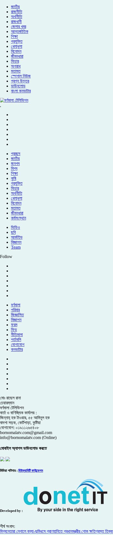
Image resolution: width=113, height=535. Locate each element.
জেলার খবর (18, 26)
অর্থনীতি (16, 16)
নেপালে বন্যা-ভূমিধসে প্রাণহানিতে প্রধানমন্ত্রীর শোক (50, 531)
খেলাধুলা (16, 46)
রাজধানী (16, 21)
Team (16, 247)
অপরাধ (16, 66)
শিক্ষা (14, 36)
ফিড (14, 329)
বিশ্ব (14, 168)
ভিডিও (15, 227)
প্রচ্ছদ (15, 153)
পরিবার (15, 310)
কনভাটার (17, 349)
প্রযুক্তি (16, 41)
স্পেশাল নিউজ (21, 76)
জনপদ (15, 163)
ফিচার (15, 61)
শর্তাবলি (16, 339)
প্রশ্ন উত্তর (20, 81)
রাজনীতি (16, 11)
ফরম (14, 324)
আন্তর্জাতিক (19, 31)
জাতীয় (15, 6)
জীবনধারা (17, 56)
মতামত (16, 71)
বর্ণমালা (15, 305)
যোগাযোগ (17, 344)
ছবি (13, 232)
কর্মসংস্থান (18, 218)
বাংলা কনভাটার (21, 91)
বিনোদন (16, 51)
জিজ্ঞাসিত (17, 314)
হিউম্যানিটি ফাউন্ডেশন (30, 470)
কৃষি (13, 178)
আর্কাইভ (16, 237)
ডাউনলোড (18, 86)
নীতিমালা (17, 334)
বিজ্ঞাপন (16, 242)
